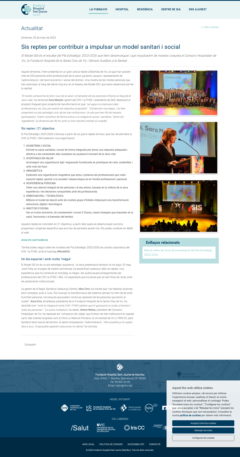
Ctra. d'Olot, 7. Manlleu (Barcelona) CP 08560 (120, 378)
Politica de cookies (111, 444)
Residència (145, 9)
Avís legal (88, 444)
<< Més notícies (210, 27)
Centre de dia (171, 9)
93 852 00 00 (122, 382)
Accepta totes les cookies (203, 423)
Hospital (122, 9)
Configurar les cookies (203, 438)
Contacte (154, 444)
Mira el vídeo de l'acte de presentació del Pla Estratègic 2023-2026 (178, 252)
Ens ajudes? (198, 9)
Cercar (216, 11)
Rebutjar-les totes (203, 430)
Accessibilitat (136, 444)
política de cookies (190, 415)
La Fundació (98, 9)
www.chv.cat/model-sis (34, 239)
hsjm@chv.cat (124, 385)
